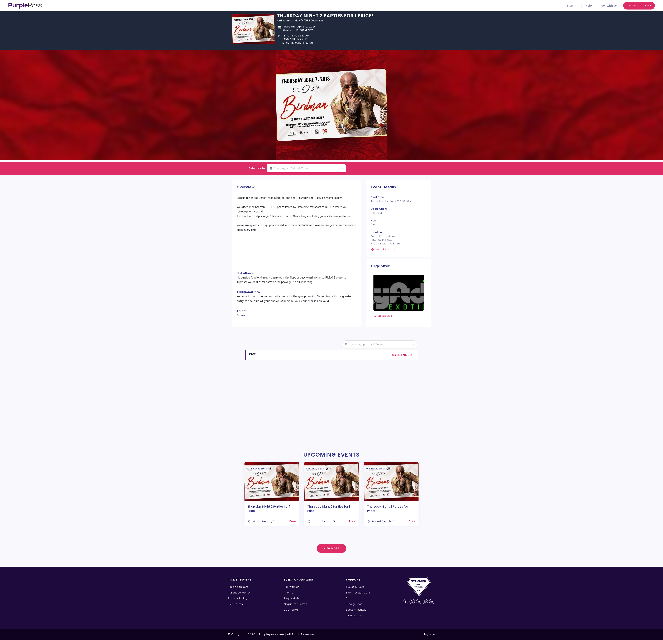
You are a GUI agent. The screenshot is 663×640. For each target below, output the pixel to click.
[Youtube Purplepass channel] (431, 601)
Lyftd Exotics (382, 316)
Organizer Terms (295, 604)
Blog (349, 598)
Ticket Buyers (355, 587)
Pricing (288, 592)
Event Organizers (358, 592)
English (428, 634)
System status (356, 609)
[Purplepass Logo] (25, 6)
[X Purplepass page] (412, 601)
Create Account (639, 5)
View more (332, 548)
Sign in (571, 6)
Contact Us (354, 615)
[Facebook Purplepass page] (405, 601)
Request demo (294, 598)
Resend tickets (238, 587)
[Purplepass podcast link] (425, 601)
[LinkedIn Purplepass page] (418, 601)
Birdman (241, 315)
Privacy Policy (237, 598)
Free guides (354, 604)
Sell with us (609, 6)
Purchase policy (239, 592)
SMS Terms (235, 604)
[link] (398, 249)
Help (589, 6)
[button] (325, 39)
